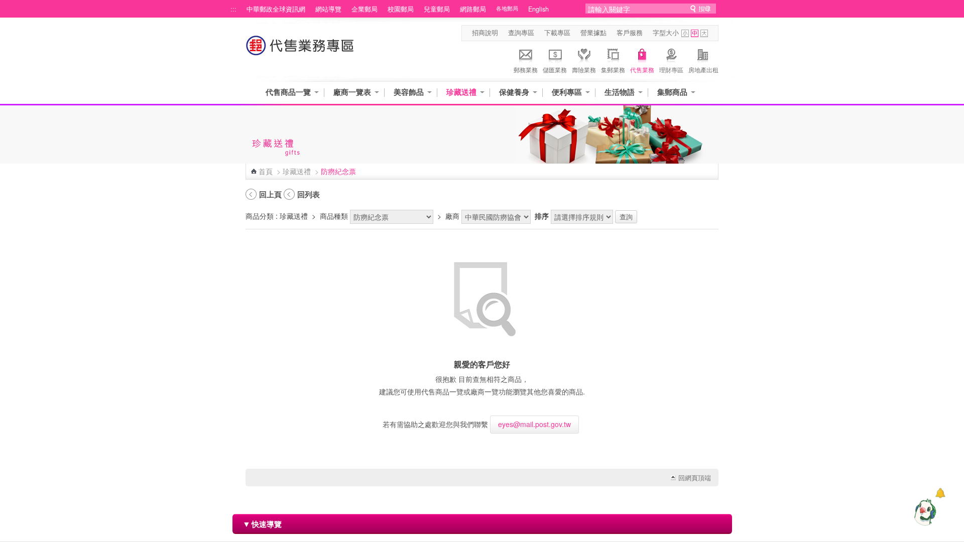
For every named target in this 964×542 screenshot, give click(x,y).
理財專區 (671, 69)
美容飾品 (409, 92)
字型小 (685, 33)
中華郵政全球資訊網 (276, 9)
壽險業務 (584, 69)
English (538, 9)
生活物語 (620, 92)
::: (233, 9)
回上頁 (270, 194)
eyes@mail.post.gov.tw (534, 424)
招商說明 (485, 32)
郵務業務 (526, 69)
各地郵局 (507, 8)
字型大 (704, 33)
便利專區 (567, 92)
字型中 (694, 33)
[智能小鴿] (923, 512)
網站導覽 (328, 9)
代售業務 (642, 69)
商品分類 (260, 216)
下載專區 (557, 32)
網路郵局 (473, 9)
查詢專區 (521, 32)
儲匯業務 (555, 69)
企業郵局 (364, 9)
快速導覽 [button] (262, 523)
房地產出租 (703, 69)
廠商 (452, 216)
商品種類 (334, 216)
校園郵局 (401, 9)
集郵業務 (613, 69)
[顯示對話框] (940, 493)
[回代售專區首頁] (300, 50)
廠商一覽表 (352, 92)
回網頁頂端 (694, 477)
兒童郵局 (437, 9)
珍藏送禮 (461, 92)
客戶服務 (630, 32)
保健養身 (514, 92)
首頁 (266, 171)
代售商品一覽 (288, 92)
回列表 (308, 194)
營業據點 (593, 32)
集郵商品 (672, 92)
